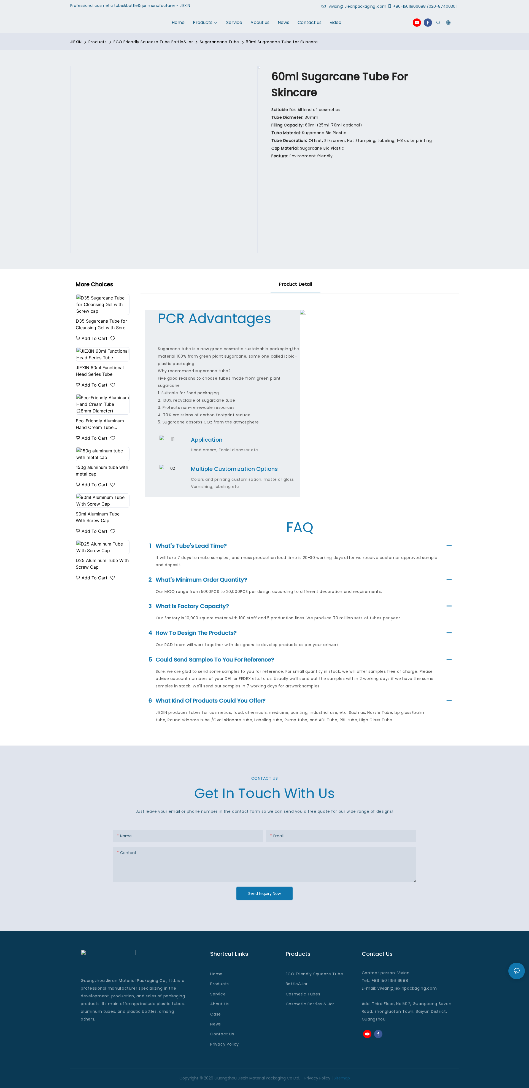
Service (218, 994)
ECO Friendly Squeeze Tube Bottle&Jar (153, 42)
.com (431, 988)
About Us (219, 1004)
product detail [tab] (295, 284)
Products (97, 42)
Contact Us (222, 1034)
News (215, 1024)
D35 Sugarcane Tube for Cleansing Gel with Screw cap (102, 324)
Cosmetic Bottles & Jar (310, 1004)
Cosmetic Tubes (303, 994)
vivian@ (336, 6)
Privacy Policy (224, 1044)
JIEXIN (76, 42)
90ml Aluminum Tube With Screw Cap (98, 517)
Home (216, 974)
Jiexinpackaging (360, 6)
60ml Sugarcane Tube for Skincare (282, 42)
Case (215, 1014)
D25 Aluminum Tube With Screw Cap (102, 564)
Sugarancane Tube (219, 42)
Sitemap (342, 1078)
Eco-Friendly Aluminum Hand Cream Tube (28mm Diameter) (100, 424)
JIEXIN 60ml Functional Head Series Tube (100, 371)
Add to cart (94, 338)
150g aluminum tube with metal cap (102, 471)
